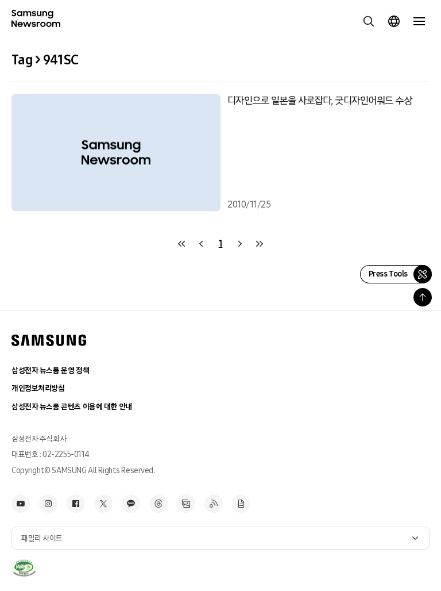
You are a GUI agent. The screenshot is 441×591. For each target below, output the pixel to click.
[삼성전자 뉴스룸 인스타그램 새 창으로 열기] (48, 503)
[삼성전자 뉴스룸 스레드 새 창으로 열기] (158, 503)
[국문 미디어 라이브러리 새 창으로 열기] (186, 503)
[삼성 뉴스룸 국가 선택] (394, 21)
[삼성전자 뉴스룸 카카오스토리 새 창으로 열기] (131, 503)
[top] (422, 297)
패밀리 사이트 (42, 538)
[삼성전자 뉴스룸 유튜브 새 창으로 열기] (20, 503)
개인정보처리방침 (38, 388)
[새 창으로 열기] (23, 568)
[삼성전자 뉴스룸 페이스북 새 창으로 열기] (76, 503)
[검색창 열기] (368, 21)
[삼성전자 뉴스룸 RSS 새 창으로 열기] (213, 503)
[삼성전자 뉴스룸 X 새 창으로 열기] (103, 503)
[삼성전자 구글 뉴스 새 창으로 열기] (241, 503)
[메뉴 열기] (419, 21)
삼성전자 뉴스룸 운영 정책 (50, 370)
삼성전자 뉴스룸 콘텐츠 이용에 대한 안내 (71, 407)
